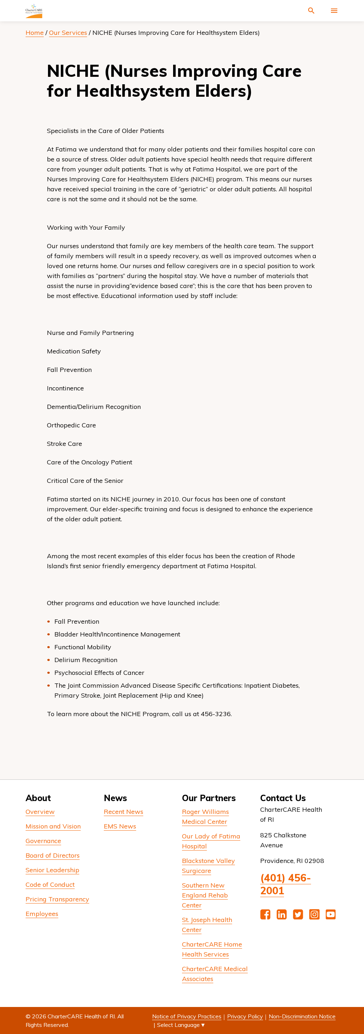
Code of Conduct (50, 884)
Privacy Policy (245, 1016)
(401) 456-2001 (285, 884)
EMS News (120, 826)
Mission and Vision (53, 826)
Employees (42, 914)
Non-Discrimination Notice (302, 1016)
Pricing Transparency (57, 899)
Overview (40, 812)
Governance (43, 841)
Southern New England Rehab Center (205, 895)
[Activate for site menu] (334, 10)
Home (35, 32)
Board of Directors (53, 855)
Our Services (68, 32)
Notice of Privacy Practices (186, 1016)
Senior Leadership (52, 870)
